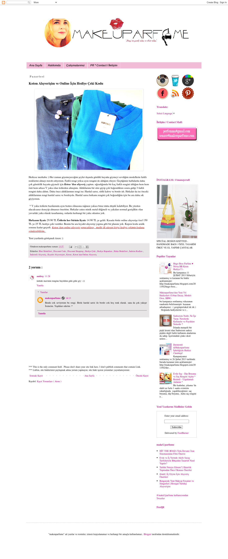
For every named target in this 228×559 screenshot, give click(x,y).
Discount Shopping (75, 251)
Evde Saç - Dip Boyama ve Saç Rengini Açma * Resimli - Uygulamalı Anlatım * (184, 377)
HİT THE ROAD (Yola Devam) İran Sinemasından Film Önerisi (177, 452)
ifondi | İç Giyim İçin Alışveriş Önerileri (174, 475)
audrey (40, 276)
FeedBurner (183, 432)
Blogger (147, 534)
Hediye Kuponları (105, 251)
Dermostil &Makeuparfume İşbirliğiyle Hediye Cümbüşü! (182, 349)
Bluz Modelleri (45, 251)
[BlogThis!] (80, 247)
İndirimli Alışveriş (38, 254)
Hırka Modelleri (121, 251)
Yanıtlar (44, 292)
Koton (69, 254)
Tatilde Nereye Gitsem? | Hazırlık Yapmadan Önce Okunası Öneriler (176, 469)
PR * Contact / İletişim (103, 65)
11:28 (47, 276)
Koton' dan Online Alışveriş (85, 254)
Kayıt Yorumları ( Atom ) (49, 381)
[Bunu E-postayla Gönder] (76, 247)
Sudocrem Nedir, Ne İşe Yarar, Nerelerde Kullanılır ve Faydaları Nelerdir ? (184, 320)
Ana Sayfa (35, 65)
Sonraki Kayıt (36, 375)
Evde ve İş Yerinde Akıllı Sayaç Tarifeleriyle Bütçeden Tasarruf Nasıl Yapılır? (177, 460)
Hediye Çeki (90, 251)
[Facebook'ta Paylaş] (87, 247)
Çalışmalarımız (75, 65)
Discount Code (59, 251)
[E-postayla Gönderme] (70, 246)
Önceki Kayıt (142, 375)
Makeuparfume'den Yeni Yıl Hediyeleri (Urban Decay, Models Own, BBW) (175, 295)
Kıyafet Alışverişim (56, 254)
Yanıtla (40, 285)
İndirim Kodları (136, 251)
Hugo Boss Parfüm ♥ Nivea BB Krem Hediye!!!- (183, 266)
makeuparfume (53, 298)
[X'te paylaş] (83, 247)
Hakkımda (54, 65)
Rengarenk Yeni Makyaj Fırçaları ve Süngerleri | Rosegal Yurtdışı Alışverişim (177, 483)
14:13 (68, 298)
